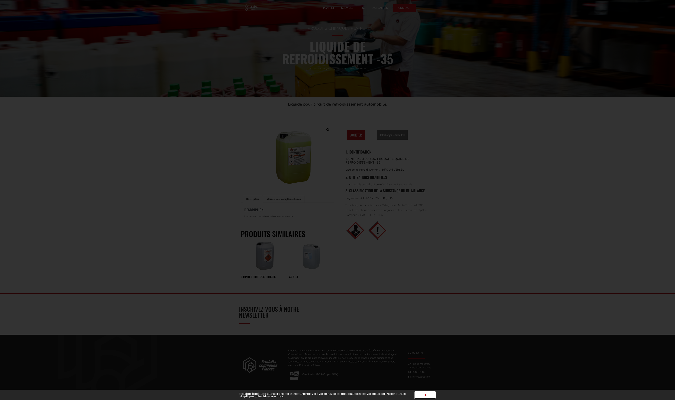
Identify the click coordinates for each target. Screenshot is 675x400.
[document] (337, 200)
